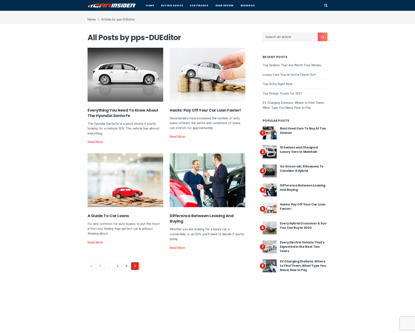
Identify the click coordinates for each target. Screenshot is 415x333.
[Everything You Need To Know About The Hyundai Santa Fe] (125, 74)
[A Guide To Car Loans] (125, 180)
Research (248, 5)
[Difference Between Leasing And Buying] (207, 180)
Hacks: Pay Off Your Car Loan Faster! (205, 110)
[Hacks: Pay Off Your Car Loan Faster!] (207, 74)
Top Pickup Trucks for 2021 (282, 93)
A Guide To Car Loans (108, 215)
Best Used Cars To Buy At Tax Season (303, 130)
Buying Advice (172, 5)
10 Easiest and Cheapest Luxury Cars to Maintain (299, 149)
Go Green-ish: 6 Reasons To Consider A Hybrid (302, 168)
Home (150, 5)
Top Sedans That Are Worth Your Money (292, 65)
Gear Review (224, 5)
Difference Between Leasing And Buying (302, 187)
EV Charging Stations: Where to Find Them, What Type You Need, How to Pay (303, 265)
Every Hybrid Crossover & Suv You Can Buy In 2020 (303, 225)
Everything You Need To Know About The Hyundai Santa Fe (123, 112)
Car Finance (199, 5)
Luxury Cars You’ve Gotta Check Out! (289, 75)
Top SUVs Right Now (277, 84)
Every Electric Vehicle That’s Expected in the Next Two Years (302, 246)
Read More (95, 142)
